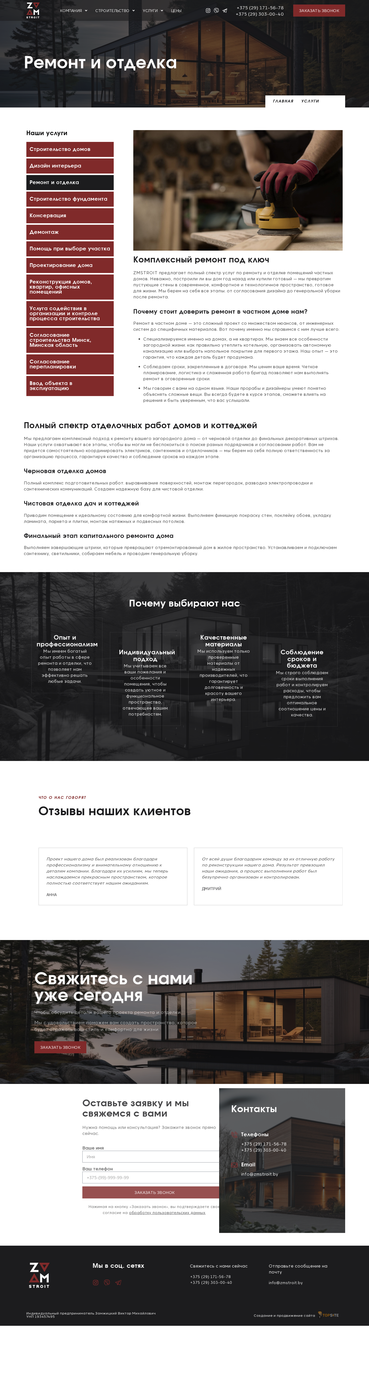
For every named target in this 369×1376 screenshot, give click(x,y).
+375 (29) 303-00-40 (259, 14)
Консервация (48, 215)
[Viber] (216, 10)
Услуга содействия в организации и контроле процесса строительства (65, 313)
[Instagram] (208, 10)
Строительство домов (60, 149)
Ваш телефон (63, 1168)
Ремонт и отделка (54, 182)
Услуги (150, 10)
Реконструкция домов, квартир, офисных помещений (61, 287)
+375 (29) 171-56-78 (260, 7)
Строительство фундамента (68, 199)
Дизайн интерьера (55, 166)
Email (248, 1163)
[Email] (234, 1163)
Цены (176, 10)
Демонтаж (44, 232)
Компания (71, 10)
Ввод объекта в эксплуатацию (51, 386)
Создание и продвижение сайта (284, 1315)
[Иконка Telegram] (118, 1283)
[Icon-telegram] (224, 10)
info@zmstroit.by (259, 1172)
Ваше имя (59, 1147)
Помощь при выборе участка (70, 248)
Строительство (112, 10)
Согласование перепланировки (53, 364)
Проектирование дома (61, 265)
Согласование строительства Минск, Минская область (60, 340)
